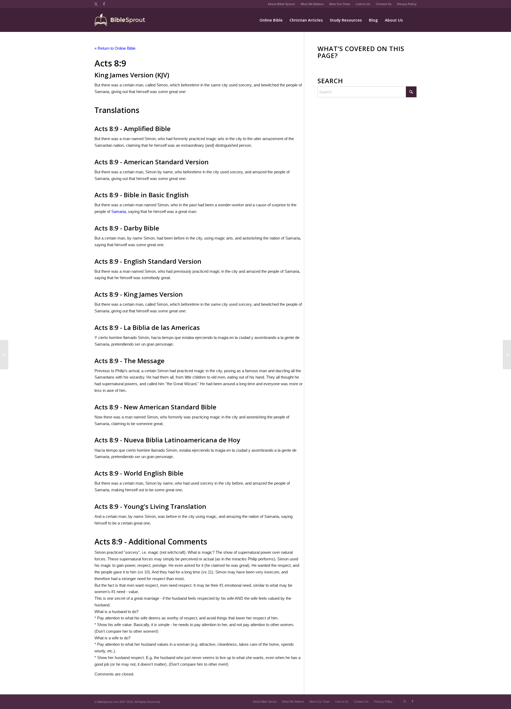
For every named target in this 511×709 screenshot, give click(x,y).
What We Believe (312, 4)
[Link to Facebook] (104, 4)
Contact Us (384, 4)
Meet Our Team (339, 4)
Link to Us (363, 4)
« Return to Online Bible (114, 48)
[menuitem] (281, 4)
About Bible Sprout (281, 4)
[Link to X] (96, 4)
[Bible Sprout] (120, 20)
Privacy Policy (407, 4)
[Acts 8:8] (4, 354)
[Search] (411, 20)
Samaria (118, 211)
